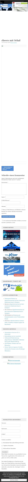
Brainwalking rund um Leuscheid (13, 336)
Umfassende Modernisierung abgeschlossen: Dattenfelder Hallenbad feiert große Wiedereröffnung (14, 339)
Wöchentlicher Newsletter (9, 448)
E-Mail (3, 434)
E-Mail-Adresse (6, 200)
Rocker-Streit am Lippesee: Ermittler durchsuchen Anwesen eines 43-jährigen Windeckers (15, 348)
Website (4, 206)
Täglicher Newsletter (8, 445)
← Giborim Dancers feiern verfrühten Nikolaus (7, 168)
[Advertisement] (14, 25)
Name (3, 197)
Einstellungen (14, 480)
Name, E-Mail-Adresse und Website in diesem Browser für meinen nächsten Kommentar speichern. (14, 211)
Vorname (4, 423)
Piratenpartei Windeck (10, 298)
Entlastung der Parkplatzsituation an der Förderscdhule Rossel (14, 317)
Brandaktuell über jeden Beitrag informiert (13, 442)
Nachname (4, 428)
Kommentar (5, 182)
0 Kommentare (14, 42)
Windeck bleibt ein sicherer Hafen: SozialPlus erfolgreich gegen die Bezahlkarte (14, 322)
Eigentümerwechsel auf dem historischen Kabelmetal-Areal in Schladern (14, 305)
